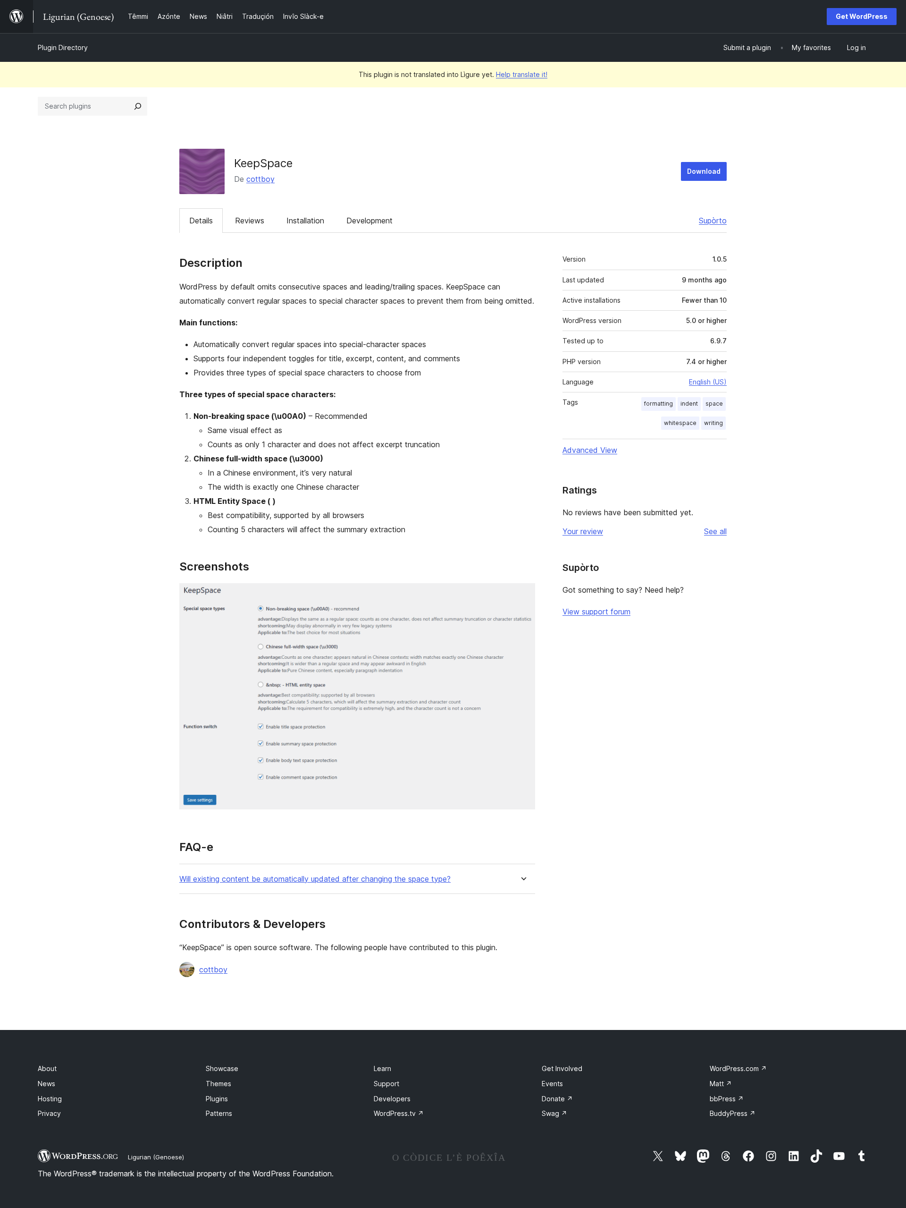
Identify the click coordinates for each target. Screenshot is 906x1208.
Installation (305, 220)
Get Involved (562, 1068)
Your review (582, 531)
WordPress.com (738, 1068)
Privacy (49, 1113)
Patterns (219, 1113)
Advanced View (589, 450)
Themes (218, 1084)
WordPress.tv (399, 1113)
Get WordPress (862, 16)
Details (201, 220)
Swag (554, 1113)
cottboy (260, 179)
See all (715, 531)
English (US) (708, 382)
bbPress (727, 1099)
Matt (721, 1084)
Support (386, 1084)
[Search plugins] (137, 106)
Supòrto (713, 220)
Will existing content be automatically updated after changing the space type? (315, 879)
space (714, 403)
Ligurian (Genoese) (156, 1157)
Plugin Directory (63, 47)
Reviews (249, 220)
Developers (392, 1099)
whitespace (680, 422)
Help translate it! (521, 74)
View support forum (596, 611)
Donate (557, 1099)
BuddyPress (732, 1113)
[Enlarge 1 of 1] (522, 596)
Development (369, 220)
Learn (382, 1068)
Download (704, 171)
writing (713, 422)
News (46, 1084)
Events (552, 1084)
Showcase (222, 1068)
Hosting (50, 1099)
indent (689, 403)
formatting (658, 403)
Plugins (217, 1099)
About (47, 1068)
